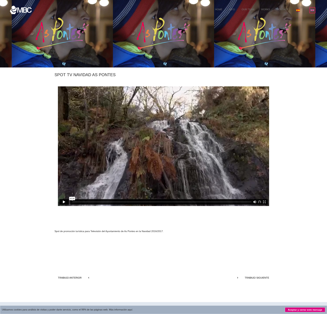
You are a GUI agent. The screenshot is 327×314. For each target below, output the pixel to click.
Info (232, 9)
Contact (282, 9)
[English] (312, 10)
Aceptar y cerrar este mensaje (305, 309)
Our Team (248, 9)
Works (265, 9)
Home (218, 9)
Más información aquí (120, 309)
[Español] (298, 10)
